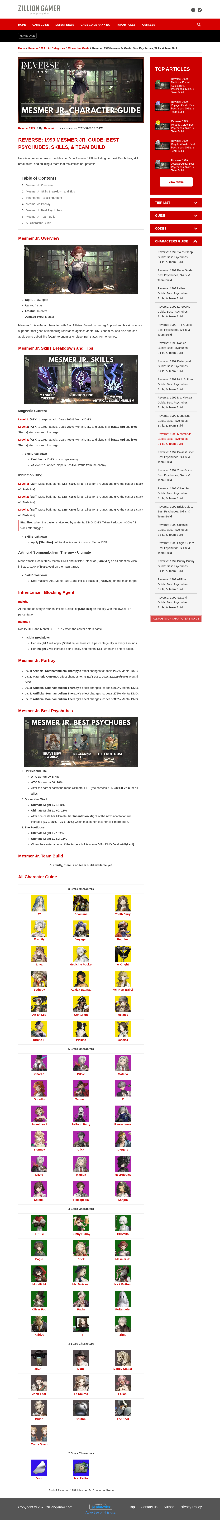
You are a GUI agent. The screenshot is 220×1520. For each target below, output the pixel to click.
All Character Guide (38, 223)
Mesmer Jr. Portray (38, 204)
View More (176, 181)
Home (22, 24)
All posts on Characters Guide (176, 618)
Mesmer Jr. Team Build (40, 216)
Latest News (64, 24)
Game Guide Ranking (95, 24)
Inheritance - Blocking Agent (44, 197)
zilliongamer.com (59, 1507)
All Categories (56, 48)
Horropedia (81, 1199)
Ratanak (49, 128)
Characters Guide (78, 48)
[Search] (199, 24)
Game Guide (40, 24)
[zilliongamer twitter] (200, 10)
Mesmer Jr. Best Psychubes (44, 210)
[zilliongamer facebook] (193, 10)
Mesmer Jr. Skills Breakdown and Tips (50, 191)
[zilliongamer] (39, 9)
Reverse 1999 (36, 48)
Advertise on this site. (101, 1512)
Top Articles (125, 24)
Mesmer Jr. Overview (39, 185)
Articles (148, 24)
